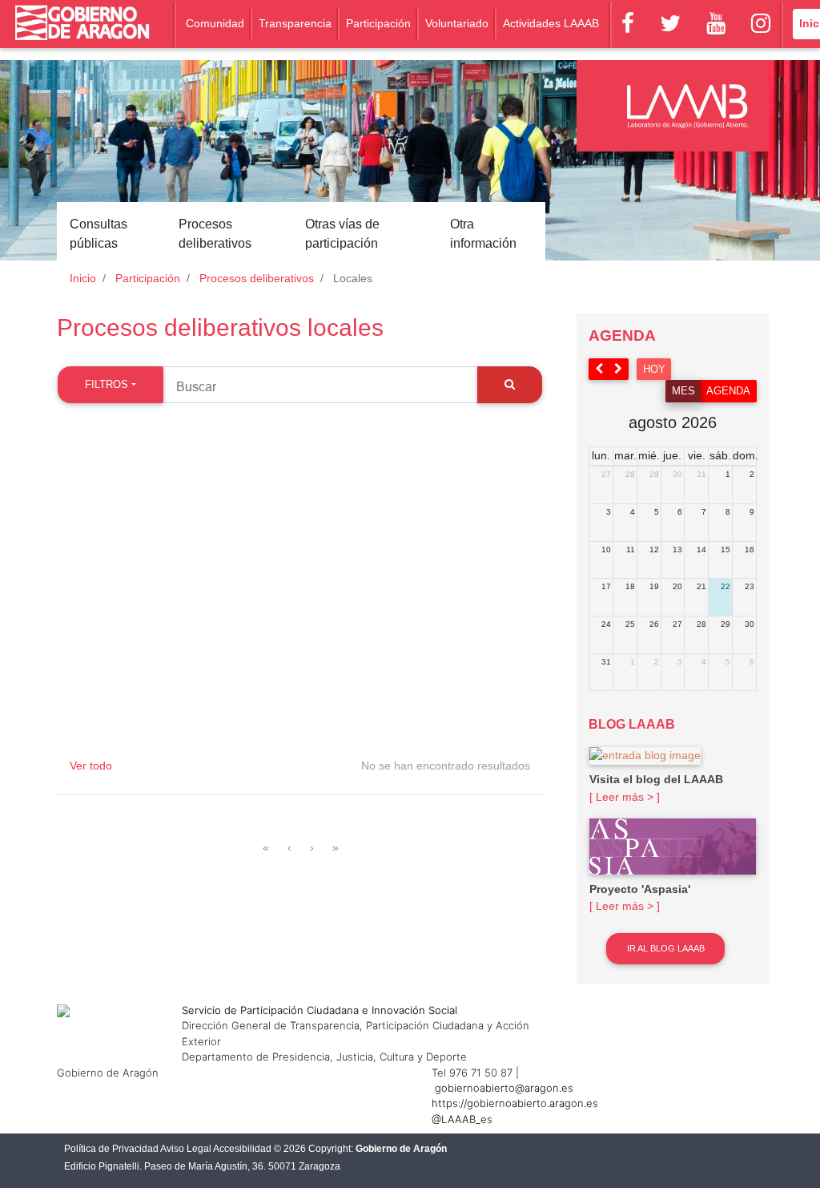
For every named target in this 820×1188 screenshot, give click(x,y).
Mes (683, 391)
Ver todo (91, 765)
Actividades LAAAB (551, 23)
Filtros (106, 384)
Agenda (728, 391)
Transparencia (295, 23)
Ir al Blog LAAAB (666, 948)
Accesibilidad (242, 1149)
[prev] (599, 369)
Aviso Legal (185, 1149)
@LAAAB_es (462, 1119)
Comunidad (215, 23)
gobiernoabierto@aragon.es (504, 1087)
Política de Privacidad (111, 1149)
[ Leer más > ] (624, 796)
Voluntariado (456, 23)
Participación (378, 23)
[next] (619, 369)
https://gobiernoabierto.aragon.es (515, 1103)
